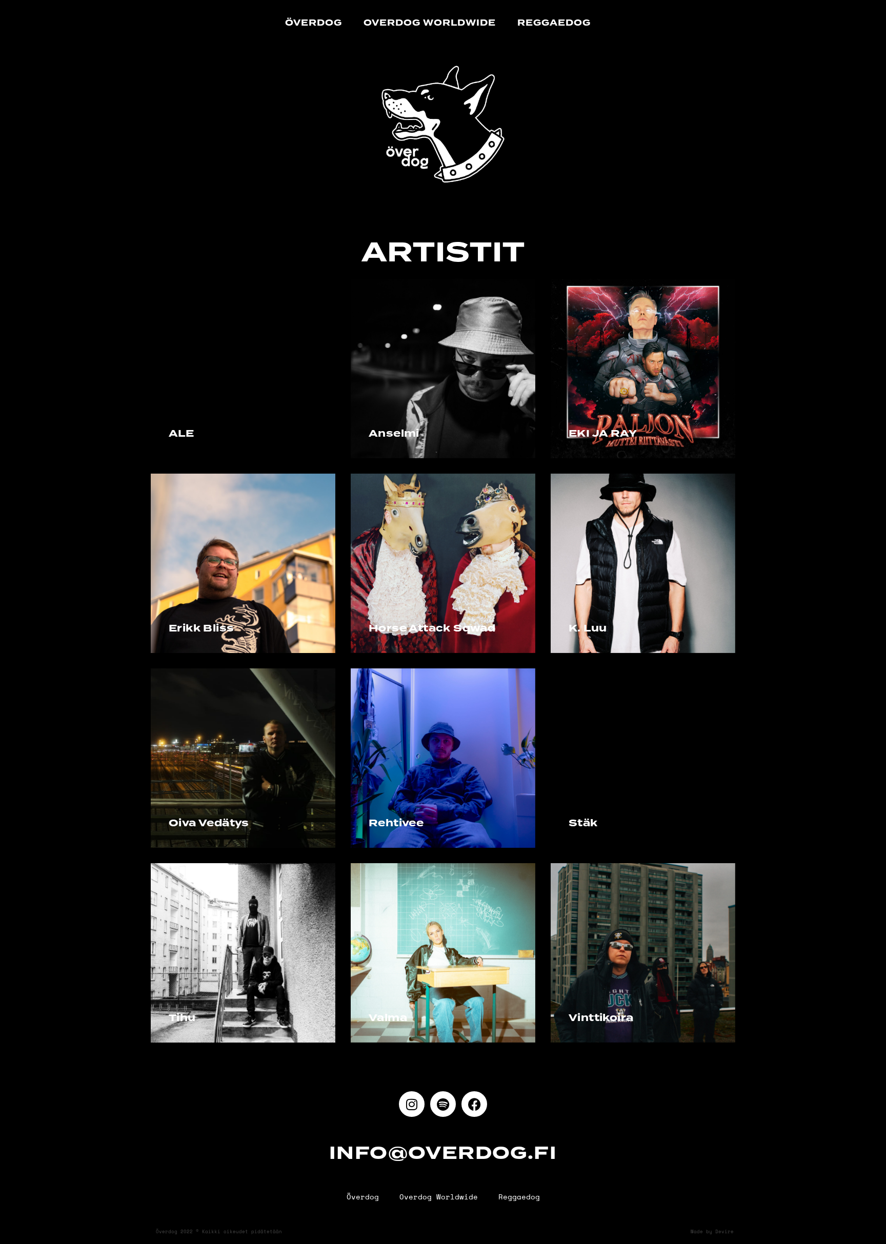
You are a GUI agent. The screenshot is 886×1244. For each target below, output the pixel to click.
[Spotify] (443, 1104)
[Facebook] (474, 1104)
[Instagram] (412, 1104)
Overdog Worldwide (430, 22)
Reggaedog (554, 22)
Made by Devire (712, 1231)
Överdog (313, 22)
